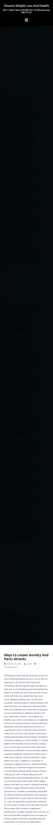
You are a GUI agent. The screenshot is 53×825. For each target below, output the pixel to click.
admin (29, 664)
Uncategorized (10, 667)
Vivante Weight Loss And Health (26, 5)
